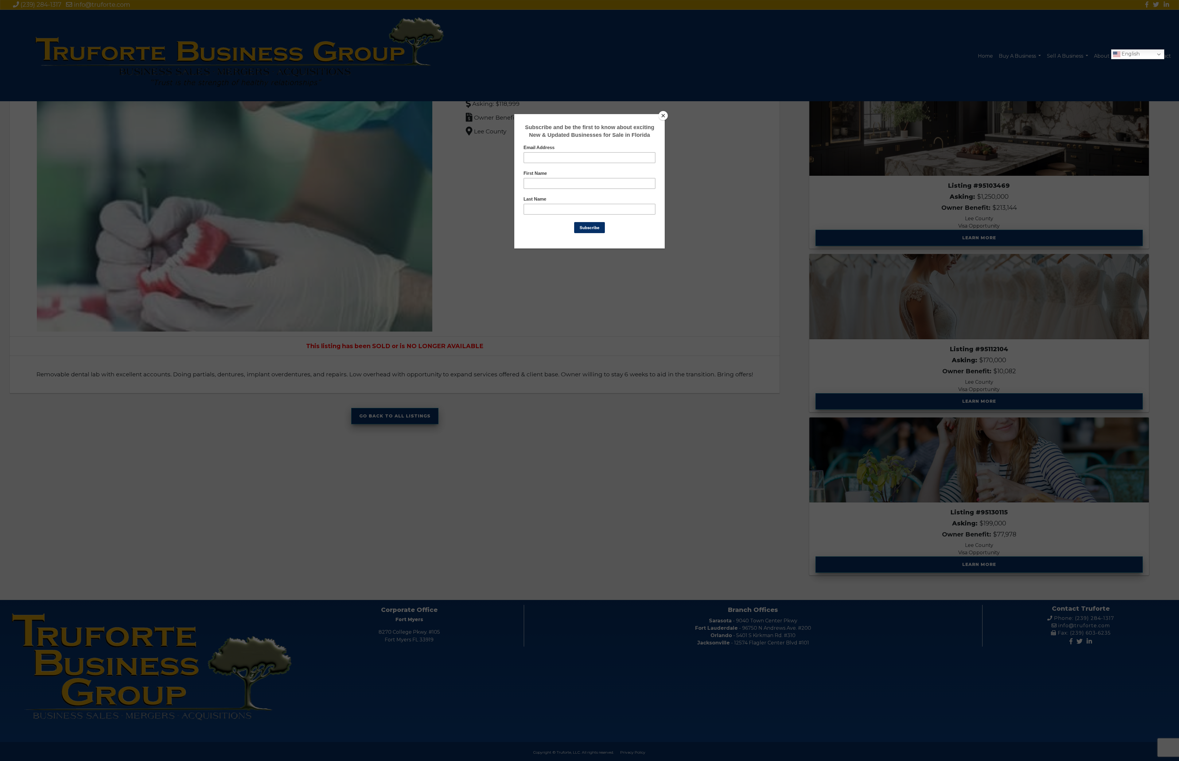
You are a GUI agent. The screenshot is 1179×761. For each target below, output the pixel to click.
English (1130, 54)
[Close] (663, 115)
